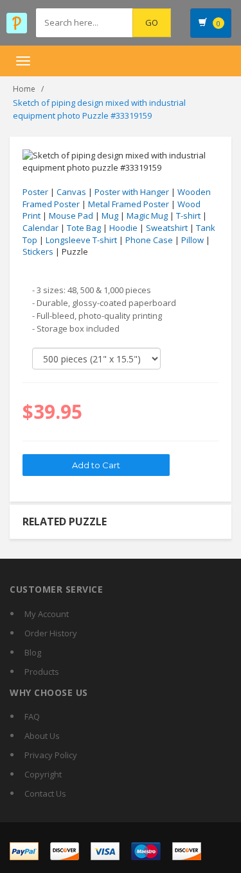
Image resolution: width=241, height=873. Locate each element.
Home (24, 88)
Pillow (192, 240)
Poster (35, 192)
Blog (32, 652)
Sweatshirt (167, 227)
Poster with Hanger (131, 192)
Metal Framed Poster (128, 204)
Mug (110, 215)
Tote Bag (84, 227)
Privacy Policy (50, 755)
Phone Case (149, 240)
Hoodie (123, 227)
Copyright (43, 774)
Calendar (40, 227)
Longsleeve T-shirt (81, 240)
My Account (46, 614)
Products (41, 671)
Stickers (37, 251)
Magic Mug (147, 215)
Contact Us (45, 793)
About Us (42, 736)
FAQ (32, 716)
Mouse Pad (71, 215)
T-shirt (188, 215)
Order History (50, 633)
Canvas (71, 192)
